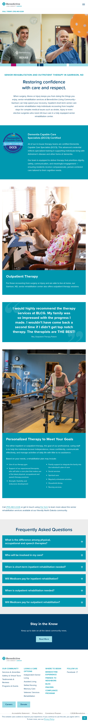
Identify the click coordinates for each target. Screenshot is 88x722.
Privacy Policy (37, 713)
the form (44, 507)
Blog (47, 684)
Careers (8, 704)
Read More (44, 639)
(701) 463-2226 (18, 11)
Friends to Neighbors (50, 679)
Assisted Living (30, 681)
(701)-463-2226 (13, 507)
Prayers (49, 687)
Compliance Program (51, 692)
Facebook (71, 672)
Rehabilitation (29, 696)
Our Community (10, 668)
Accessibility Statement (21, 713)
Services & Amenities (11, 672)
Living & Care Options (30, 670)
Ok (84, 718)
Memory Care (29, 688)
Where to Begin (53, 668)
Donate (23, 704)
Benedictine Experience (51, 673)
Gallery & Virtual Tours (11, 675)
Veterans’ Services (31, 692)
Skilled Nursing (30, 685)
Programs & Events (10, 686)
